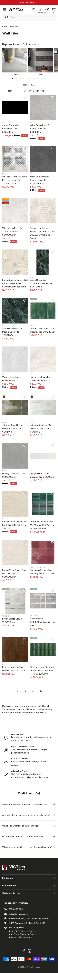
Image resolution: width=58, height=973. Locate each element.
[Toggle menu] (4, 9)
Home (4, 26)
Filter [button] (9, 90)
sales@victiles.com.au (19, 914)
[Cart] (54, 9)
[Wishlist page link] (33, 9)
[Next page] (48, 691)
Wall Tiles (14, 26)
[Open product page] (14, 60)
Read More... (40, 712)
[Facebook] (24, 951)
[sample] (41, 9)
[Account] (47, 9)
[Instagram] (29, 951)
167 (40, 690)
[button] (29, 17)
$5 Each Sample (27, 3)
